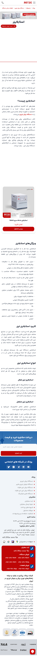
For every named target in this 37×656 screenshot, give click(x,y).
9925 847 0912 (23, 562)
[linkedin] (23, 467)
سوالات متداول (28, 510)
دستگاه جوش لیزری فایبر (24, 484)
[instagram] (13, 467)
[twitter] (9, 467)
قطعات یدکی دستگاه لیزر (6, 8)
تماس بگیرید (18, 225)
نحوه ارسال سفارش (26, 504)
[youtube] (28, 467)
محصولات (28, 8)
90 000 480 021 (10, 537)
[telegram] (18, 467)
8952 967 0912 (24, 569)
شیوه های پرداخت (27, 507)
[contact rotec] (3, 2)
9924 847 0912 (10, 558)
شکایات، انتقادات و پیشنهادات (22, 514)
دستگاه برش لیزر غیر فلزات (24, 490)
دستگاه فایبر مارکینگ (25, 494)
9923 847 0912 (23, 558)
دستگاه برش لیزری (19, 8)
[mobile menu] (34, 2)
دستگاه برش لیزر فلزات (25, 487)
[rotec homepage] (28, 2)
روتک (33, 8)
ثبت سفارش (29, 501)
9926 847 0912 (11, 562)
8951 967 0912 (12, 569)
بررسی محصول (18, 229)
